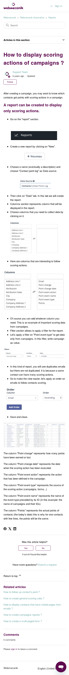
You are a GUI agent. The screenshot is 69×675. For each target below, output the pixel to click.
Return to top (11, 576)
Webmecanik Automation (32, 17)
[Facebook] (5, 528)
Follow (10, 81)
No (43, 548)
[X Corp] (9, 528)
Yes (25, 548)
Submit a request (47, 564)
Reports (52, 17)
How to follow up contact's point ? (22, 592)
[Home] (13, 6)
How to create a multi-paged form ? (23, 621)
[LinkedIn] (14, 528)
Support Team (20, 72)
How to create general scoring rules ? (24, 598)
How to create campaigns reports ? (23, 614)
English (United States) (50, 668)
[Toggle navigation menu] (51, 5)
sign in (14, 649)
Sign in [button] (58, 6)
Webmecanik (10, 17)
